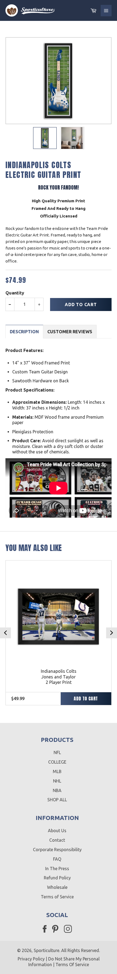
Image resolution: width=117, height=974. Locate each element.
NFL (57, 752)
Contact (57, 840)
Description (24, 331)
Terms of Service (57, 896)
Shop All (57, 799)
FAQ (57, 859)
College (57, 762)
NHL (57, 780)
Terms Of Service (72, 964)
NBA (57, 790)
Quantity (14, 292)
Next (111, 632)
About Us (57, 830)
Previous (5, 632)
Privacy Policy (31, 958)
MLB (57, 771)
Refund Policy (57, 877)
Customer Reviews (69, 331)
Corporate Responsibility (57, 849)
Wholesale (57, 887)
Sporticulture (46, 950)
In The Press (57, 868)
